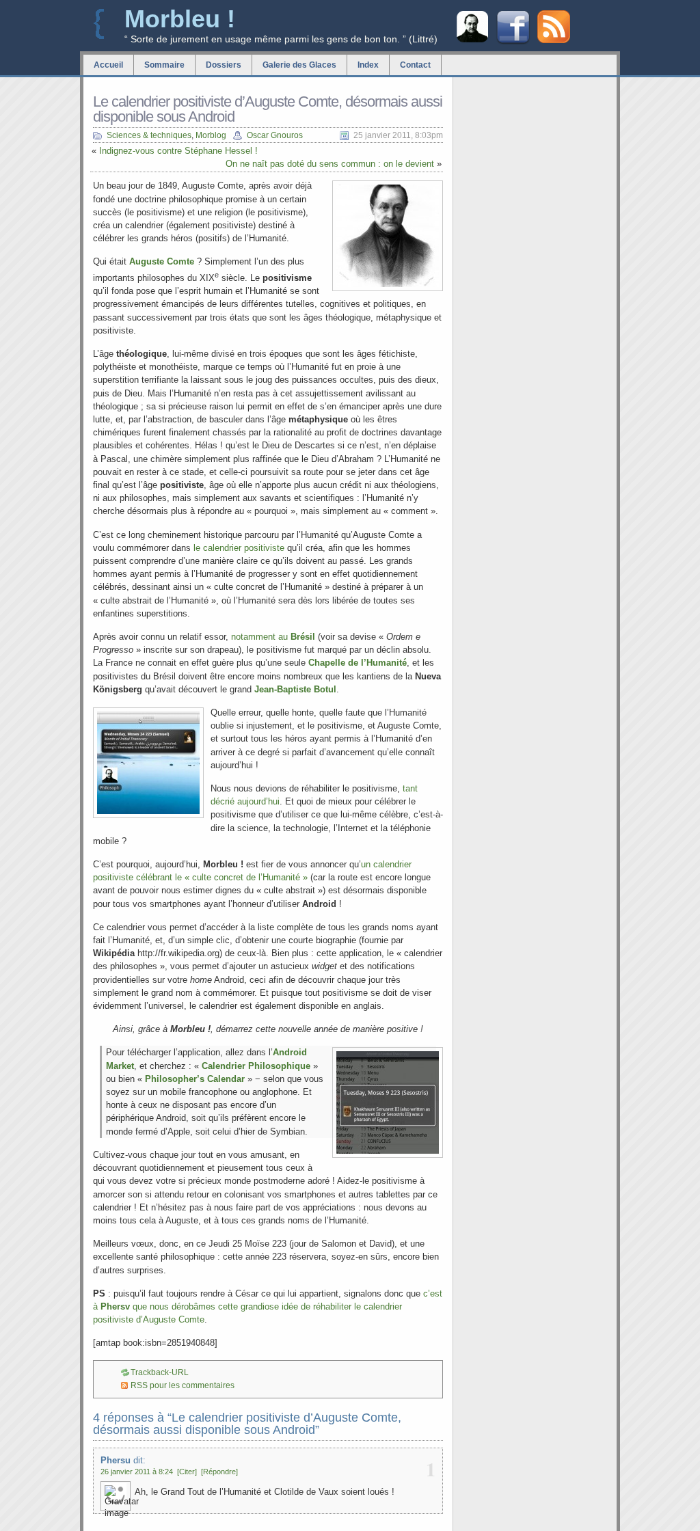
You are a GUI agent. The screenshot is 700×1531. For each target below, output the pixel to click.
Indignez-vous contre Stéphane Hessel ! (178, 151)
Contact (415, 65)
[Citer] (187, 1471)
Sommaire (164, 65)
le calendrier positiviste (238, 548)
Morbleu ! (179, 19)
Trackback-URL (160, 1372)
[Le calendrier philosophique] (472, 41)
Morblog (211, 135)
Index (368, 65)
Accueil (108, 65)
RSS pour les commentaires (182, 1385)
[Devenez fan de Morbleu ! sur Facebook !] (513, 43)
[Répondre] (219, 1471)
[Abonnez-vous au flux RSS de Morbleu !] (553, 40)
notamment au (273, 637)
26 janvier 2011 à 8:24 (136, 1471)
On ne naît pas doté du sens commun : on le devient (330, 164)
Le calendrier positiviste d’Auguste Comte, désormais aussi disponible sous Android (267, 109)
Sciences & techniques (149, 135)
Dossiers (223, 65)
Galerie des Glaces (299, 65)
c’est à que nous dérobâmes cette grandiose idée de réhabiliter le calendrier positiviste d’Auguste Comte (267, 1306)
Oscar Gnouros (275, 135)
